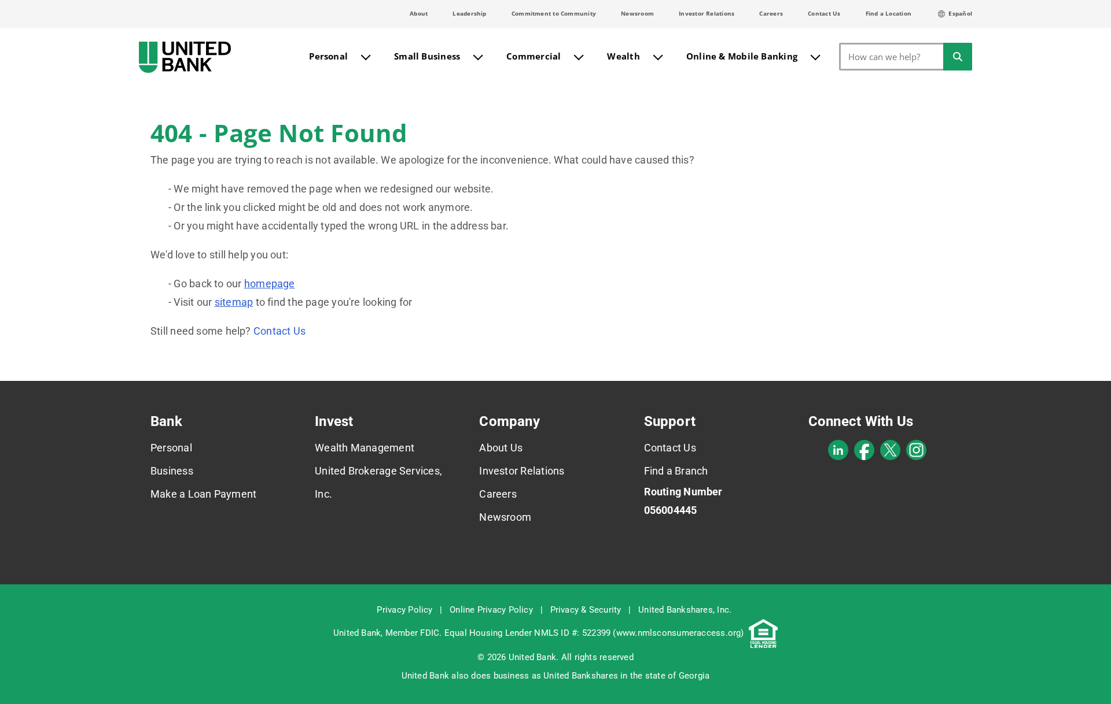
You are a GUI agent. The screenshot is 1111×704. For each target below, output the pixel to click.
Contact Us (824, 13)
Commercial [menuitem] (533, 56)
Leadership (469, 13)
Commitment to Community (554, 13)
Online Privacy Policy (491, 610)
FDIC (429, 633)
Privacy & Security (585, 610)
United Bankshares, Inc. (684, 610)
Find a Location (888, 13)
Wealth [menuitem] (623, 56)
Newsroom (637, 13)
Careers (771, 13)
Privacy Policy (404, 610)
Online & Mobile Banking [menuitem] (741, 56)
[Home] (185, 57)
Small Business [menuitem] (427, 56)
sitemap (234, 302)
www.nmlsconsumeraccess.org (678, 633)
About (419, 13)
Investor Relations (706, 13)
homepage (269, 283)
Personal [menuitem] (328, 56)
